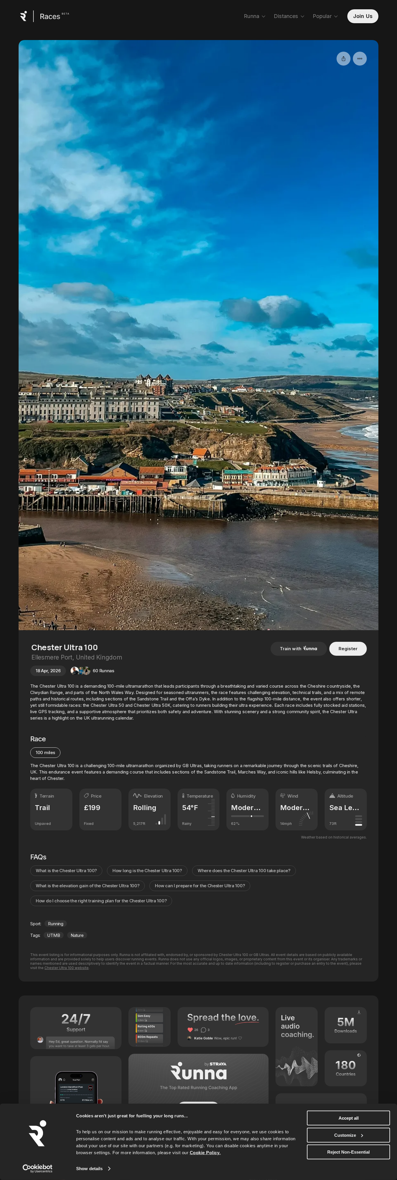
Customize (345, 1134)
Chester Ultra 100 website (66, 968)
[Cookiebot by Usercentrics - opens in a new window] (37, 1168)
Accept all (349, 1118)
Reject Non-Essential (348, 1152)
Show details (89, 1168)
